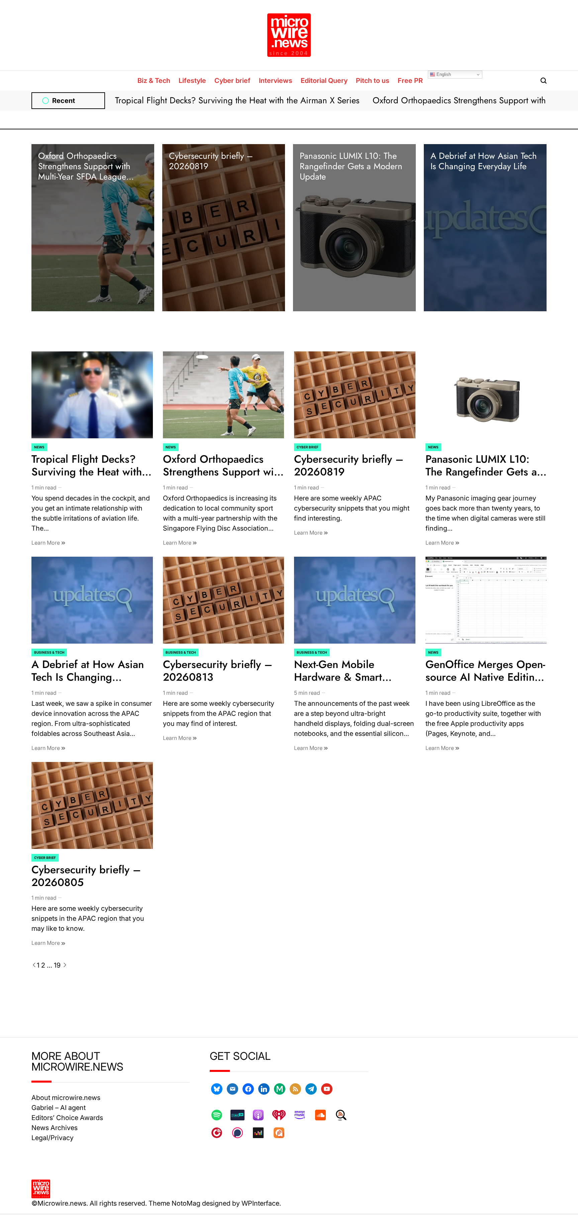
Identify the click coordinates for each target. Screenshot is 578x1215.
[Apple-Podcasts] (261, 1115)
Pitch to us (372, 81)
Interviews (275, 81)
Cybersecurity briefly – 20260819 (211, 161)
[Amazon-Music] (303, 1115)
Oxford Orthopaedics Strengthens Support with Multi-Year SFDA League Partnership (84, 171)
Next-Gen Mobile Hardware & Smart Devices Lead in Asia (343, 677)
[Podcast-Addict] (282, 1132)
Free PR (410, 81)
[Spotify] (220, 1115)
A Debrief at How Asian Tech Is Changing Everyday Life (483, 161)
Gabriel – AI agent (58, 1108)
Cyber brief (232, 81)
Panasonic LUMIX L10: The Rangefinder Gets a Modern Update (351, 166)
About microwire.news (65, 1098)
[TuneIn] (240, 1115)
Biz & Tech (153, 81)
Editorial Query (324, 81)
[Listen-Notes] (344, 1115)
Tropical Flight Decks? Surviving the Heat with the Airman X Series (237, 100)
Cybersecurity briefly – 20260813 (217, 671)
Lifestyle (192, 81)
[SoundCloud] (323, 1115)
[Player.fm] (220, 1132)
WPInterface (260, 1203)
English (443, 74)
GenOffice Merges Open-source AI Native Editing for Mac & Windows (485, 677)
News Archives (54, 1128)
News (39, 447)
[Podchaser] (240, 1132)
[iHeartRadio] (282, 1115)
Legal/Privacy (52, 1138)
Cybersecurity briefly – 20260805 (86, 876)
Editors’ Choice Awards (67, 1118)
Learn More (46, 542)
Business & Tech (49, 652)
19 (57, 965)
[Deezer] (261, 1132)
